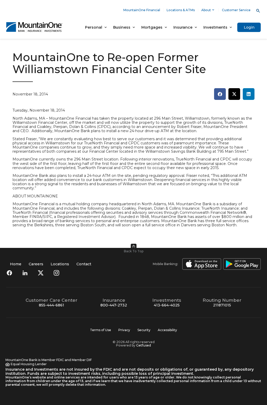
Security (143, 330)
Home (15, 264)
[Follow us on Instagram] (56, 273)
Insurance (182, 27)
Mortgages (151, 27)
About (206, 10)
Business (121, 27)
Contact (83, 264)
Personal (93, 27)
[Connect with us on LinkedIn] (25, 273)
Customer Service (236, 10)
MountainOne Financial (141, 10)
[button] (220, 94)
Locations (60, 264)
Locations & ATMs (181, 10)
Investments (215, 27)
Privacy (124, 330)
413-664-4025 (167, 305)
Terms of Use (100, 330)
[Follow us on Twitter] (41, 273)
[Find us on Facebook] (9, 273)
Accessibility (167, 330)
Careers (36, 264)
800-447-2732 (113, 305)
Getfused (143, 345)
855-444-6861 (51, 305)
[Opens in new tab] (200, 264)
